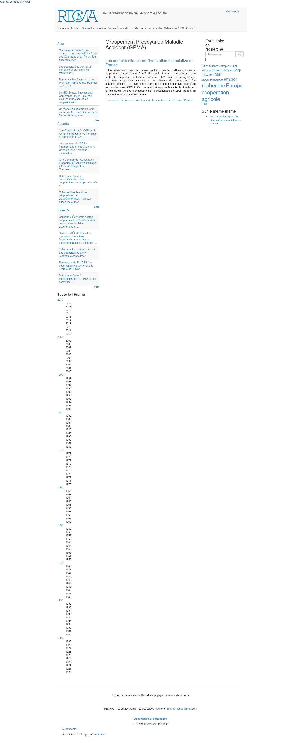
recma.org (150, 724)
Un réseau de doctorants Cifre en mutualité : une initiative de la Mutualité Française (78, 112)
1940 (60, 563)
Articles (75, 28)
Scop (237, 70)
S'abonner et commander (147, 28)
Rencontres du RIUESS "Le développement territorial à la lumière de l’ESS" (76, 265)
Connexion (232, 11)
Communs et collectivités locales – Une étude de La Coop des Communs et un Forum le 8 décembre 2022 (78, 55)
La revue (64, 28)
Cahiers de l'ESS (174, 28)
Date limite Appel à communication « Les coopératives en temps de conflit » (78, 180)
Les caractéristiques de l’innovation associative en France (149, 62)
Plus (204, 104)
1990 (60, 375)
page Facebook (166, 695)
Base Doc (64, 210)
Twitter (141, 695)
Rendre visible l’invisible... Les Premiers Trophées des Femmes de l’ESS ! (78, 82)
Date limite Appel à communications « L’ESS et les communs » (77, 278)
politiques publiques (221, 70)
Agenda (63, 123)
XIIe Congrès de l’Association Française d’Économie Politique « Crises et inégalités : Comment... (77, 164)
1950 (60, 525)
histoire (207, 74)
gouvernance (212, 79)
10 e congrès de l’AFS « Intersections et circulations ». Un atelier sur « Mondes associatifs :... (77, 148)
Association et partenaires (150, 718)
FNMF (217, 74)
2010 (60, 299)
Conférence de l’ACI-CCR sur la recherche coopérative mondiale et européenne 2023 (78, 133)
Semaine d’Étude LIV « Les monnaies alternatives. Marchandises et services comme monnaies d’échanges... (78, 238)
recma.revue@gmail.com (182, 708)
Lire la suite (148, 100)
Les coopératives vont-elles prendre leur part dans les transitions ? (75, 69)
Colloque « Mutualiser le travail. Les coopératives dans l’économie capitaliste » (77, 252)
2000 (60, 337)
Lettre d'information (119, 28)
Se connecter (69, 729)
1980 (60, 412)
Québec (213, 66)
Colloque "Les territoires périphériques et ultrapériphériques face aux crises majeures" (75, 197)
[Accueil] (80, 16)
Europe (234, 85)
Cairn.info (205, 11)
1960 (60, 487)
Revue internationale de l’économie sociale (134, 12)
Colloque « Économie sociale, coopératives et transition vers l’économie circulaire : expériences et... (77, 221)
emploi (230, 79)
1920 (60, 638)
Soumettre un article (94, 28)
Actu (60, 43)
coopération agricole (215, 95)
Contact (190, 28)
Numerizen (99, 734)
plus (96, 120)
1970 (60, 450)
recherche (213, 85)
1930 (60, 600)
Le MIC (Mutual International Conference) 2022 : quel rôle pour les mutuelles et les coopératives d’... (76, 97)
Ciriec (205, 66)
